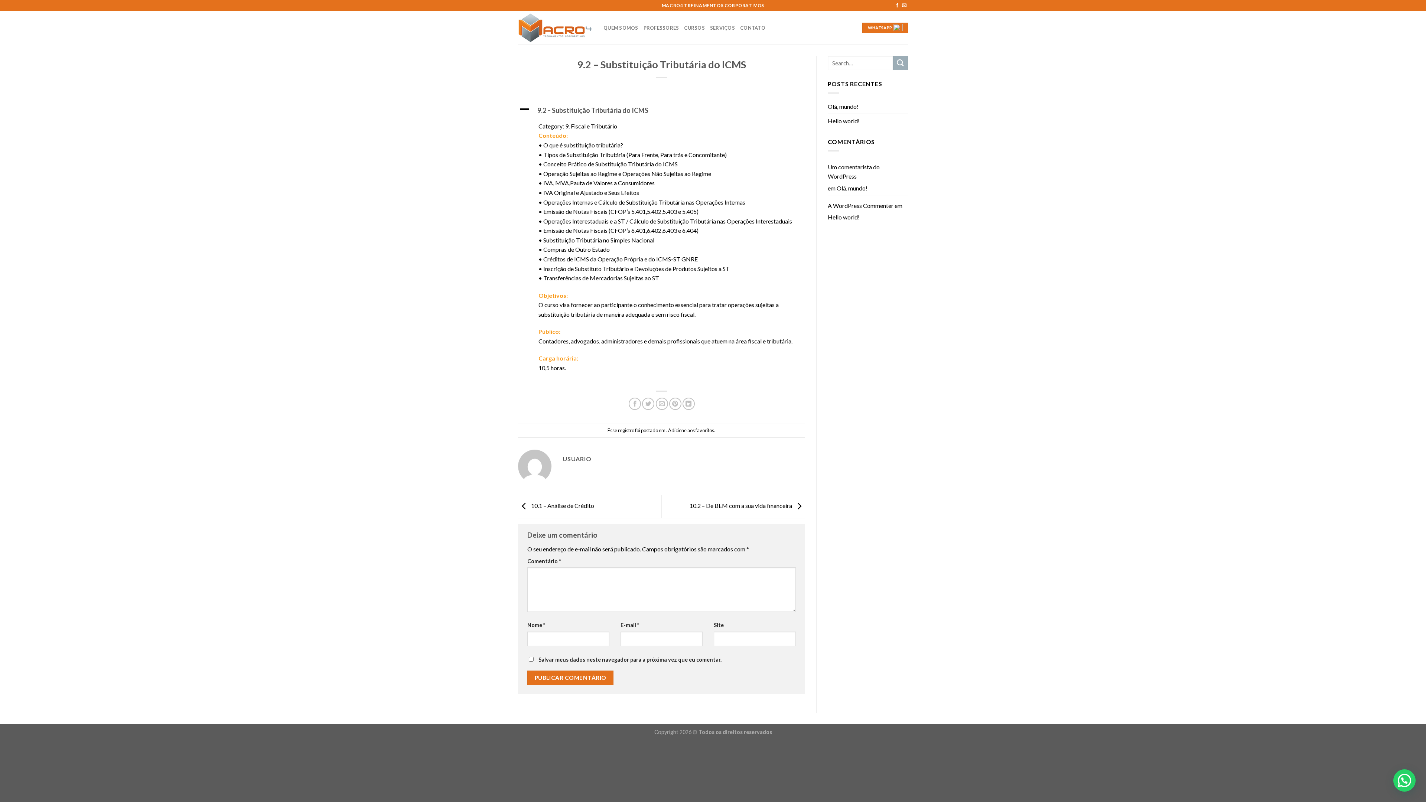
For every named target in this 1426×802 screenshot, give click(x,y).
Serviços (722, 28)
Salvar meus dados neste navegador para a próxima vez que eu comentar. (630, 659)
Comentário (544, 561)
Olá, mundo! (843, 106)
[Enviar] (900, 63)
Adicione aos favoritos (691, 430)
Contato (752, 28)
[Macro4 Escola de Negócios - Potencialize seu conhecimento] (555, 28)
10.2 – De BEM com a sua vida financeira (741, 505)
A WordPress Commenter (860, 205)
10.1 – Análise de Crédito (562, 505)
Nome (536, 625)
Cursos (694, 28)
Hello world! (844, 120)
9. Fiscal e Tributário (591, 126)
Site (719, 625)
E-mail (630, 625)
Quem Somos (620, 28)
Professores (661, 28)
